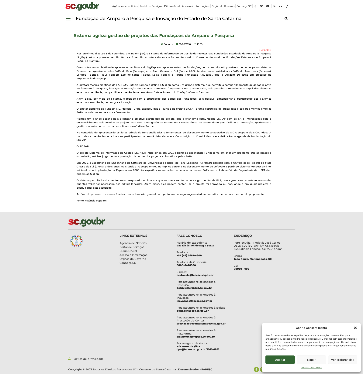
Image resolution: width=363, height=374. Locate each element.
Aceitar (280, 360)
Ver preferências (342, 360)
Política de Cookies (311, 367)
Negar (311, 360)
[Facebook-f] (256, 369)
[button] (355, 328)
